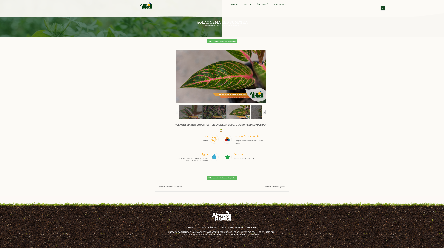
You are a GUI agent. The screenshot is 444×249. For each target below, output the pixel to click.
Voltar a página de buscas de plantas (222, 41)
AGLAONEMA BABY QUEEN (275, 187)
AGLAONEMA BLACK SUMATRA (170, 187)
